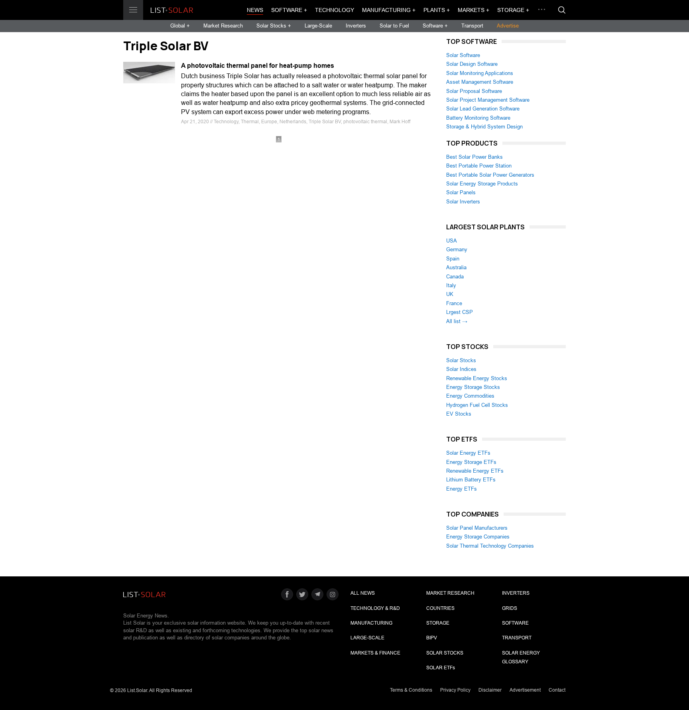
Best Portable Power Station (479, 166)
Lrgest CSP (459, 312)
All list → (456, 321)
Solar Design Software (472, 64)
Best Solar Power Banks (474, 157)
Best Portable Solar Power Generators (490, 175)
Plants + (436, 10)
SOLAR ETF (440, 668)
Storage (437, 623)
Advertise (508, 26)
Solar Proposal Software (474, 91)
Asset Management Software (479, 82)
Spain (452, 259)
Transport (472, 26)
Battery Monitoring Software (478, 118)
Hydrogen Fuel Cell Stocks (477, 405)
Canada (455, 277)
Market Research (223, 26)
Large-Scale (318, 26)
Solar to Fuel (394, 26)
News (255, 10)
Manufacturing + (388, 10)
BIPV (431, 638)
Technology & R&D (375, 608)
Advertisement (525, 690)
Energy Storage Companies (478, 537)
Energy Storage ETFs (471, 462)
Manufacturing (371, 623)
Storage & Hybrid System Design (484, 127)
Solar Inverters (463, 202)
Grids (509, 608)
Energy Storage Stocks (473, 387)
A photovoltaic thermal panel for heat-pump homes (257, 65)
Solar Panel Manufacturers (477, 528)
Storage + (513, 10)
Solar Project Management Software (488, 100)
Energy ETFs (461, 489)
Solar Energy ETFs (468, 453)
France (454, 303)
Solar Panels (461, 192)
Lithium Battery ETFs (471, 480)
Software (515, 623)
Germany (456, 249)
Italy (451, 285)
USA (451, 241)
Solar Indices (461, 369)
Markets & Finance (375, 653)
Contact (557, 690)
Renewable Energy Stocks (476, 378)
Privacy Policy (455, 690)
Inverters (356, 26)
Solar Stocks (461, 360)
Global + (180, 26)
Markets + (473, 10)
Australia (456, 267)
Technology (334, 10)
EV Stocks (458, 414)
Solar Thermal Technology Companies (490, 546)
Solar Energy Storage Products (482, 184)
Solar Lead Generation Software (483, 109)
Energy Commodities (470, 396)
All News (362, 593)
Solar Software (463, 55)
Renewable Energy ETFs (475, 471)
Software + (289, 10)
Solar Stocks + (273, 26)
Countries (440, 608)
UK (449, 294)
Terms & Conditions (411, 690)
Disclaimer (490, 690)
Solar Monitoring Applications (479, 73)
